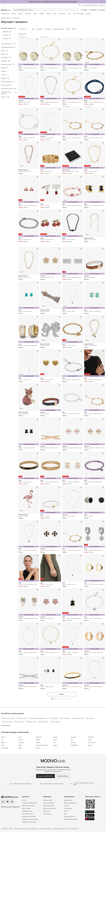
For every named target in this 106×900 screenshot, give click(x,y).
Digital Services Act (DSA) (71, 819)
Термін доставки (47, 800)
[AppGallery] (89, 818)
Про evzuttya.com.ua (27, 813)
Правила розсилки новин (29, 822)
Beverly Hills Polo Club (42, 745)
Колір (68, 29)
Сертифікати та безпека (29, 816)
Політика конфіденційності (45, 828)
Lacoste (21, 739)
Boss (72, 739)
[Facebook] (12, 801)
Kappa (55, 745)
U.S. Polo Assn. (92, 742)
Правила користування (20, 828)
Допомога (102, 5)
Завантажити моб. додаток (90, 5)
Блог (80, 5)
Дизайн (74, 29)
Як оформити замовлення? (29, 803)
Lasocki (55, 739)
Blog (65, 813)
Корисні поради (26, 808)
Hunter (90, 739)
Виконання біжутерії (58, 29)
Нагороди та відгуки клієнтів (30, 819)
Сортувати (22, 29)
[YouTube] (7, 801)
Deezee (90, 745)
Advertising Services (69, 816)
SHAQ (2, 737)
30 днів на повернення (70, 803)
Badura (3, 742)
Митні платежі (47, 813)
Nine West (38, 737)
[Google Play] (89, 811)
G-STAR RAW (74, 745)
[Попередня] (4, 1)
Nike (54, 742)
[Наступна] (102, 1)
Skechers (38, 742)
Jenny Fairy (22, 742)
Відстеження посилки (28, 805)
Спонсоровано (21, 36)
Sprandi (38, 748)
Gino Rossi (73, 737)
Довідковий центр (27, 811)
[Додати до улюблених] (37, 39)
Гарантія (66, 805)
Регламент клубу (74, 828)
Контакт (24, 800)
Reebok (55, 737)
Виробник (39, 29)
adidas (38, 739)
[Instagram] (3, 801)
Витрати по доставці (48, 805)
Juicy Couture (4, 748)
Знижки (66, 811)
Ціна (33, 29)
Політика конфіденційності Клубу (61, 828)
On (2, 739)
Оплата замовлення (48, 803)
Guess (20, 737)
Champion (91, 737)
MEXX (20, 748)
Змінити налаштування (49, 808)
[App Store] (89, 815)
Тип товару (48, 29)
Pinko (2, 745)
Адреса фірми (68, 800)
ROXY (20, 745)
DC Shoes (73, 742)
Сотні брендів (68, 808)
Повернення (46, 811)
